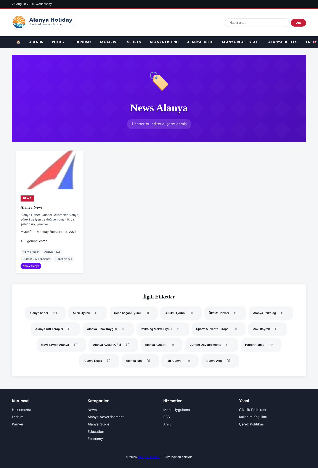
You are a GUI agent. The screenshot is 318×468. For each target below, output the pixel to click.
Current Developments (36, 258)
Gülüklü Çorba (179, 313)
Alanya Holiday (148, 457)
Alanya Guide (200, 42)
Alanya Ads (218, 360)
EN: (309, 42)
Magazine (109, 42)
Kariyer (17, 424)
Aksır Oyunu (85, 313)
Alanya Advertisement (106, 417)
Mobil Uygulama (176, 410)
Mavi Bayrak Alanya (59, 344)
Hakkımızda (21, 410)
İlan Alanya (178, 360)
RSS (166, 417)
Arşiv (167, 424)
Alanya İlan (138, 360)
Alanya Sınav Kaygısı (106, 329)
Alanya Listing (164, 42)
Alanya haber (31, 251)
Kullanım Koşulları (253, 417)
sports (134, 42)
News (27, 198)
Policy (58, 42)
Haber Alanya (64, 258)
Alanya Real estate (241, 42)
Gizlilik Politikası (252, 410)
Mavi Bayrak (265, 329)
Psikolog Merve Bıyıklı (161, 329)
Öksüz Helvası (223, 313)
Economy (83, 42)
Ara (298, 22)
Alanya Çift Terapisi (53, 329)
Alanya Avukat (159, 344)
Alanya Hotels (282, 42)
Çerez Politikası (252, 424)
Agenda (36, 42)
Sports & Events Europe (216, 329)
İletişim (17, 417)
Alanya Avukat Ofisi (111, 344)
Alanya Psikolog (268, 313)
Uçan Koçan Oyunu (131, 313)
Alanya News (31, 207)
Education (96, 431)
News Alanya (31, 266)
